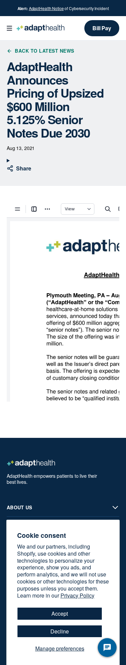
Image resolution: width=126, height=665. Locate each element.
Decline (59, 631)
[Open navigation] (9, 28)
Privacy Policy (77, 595)
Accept (59, 613)
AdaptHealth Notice (46, 8)
